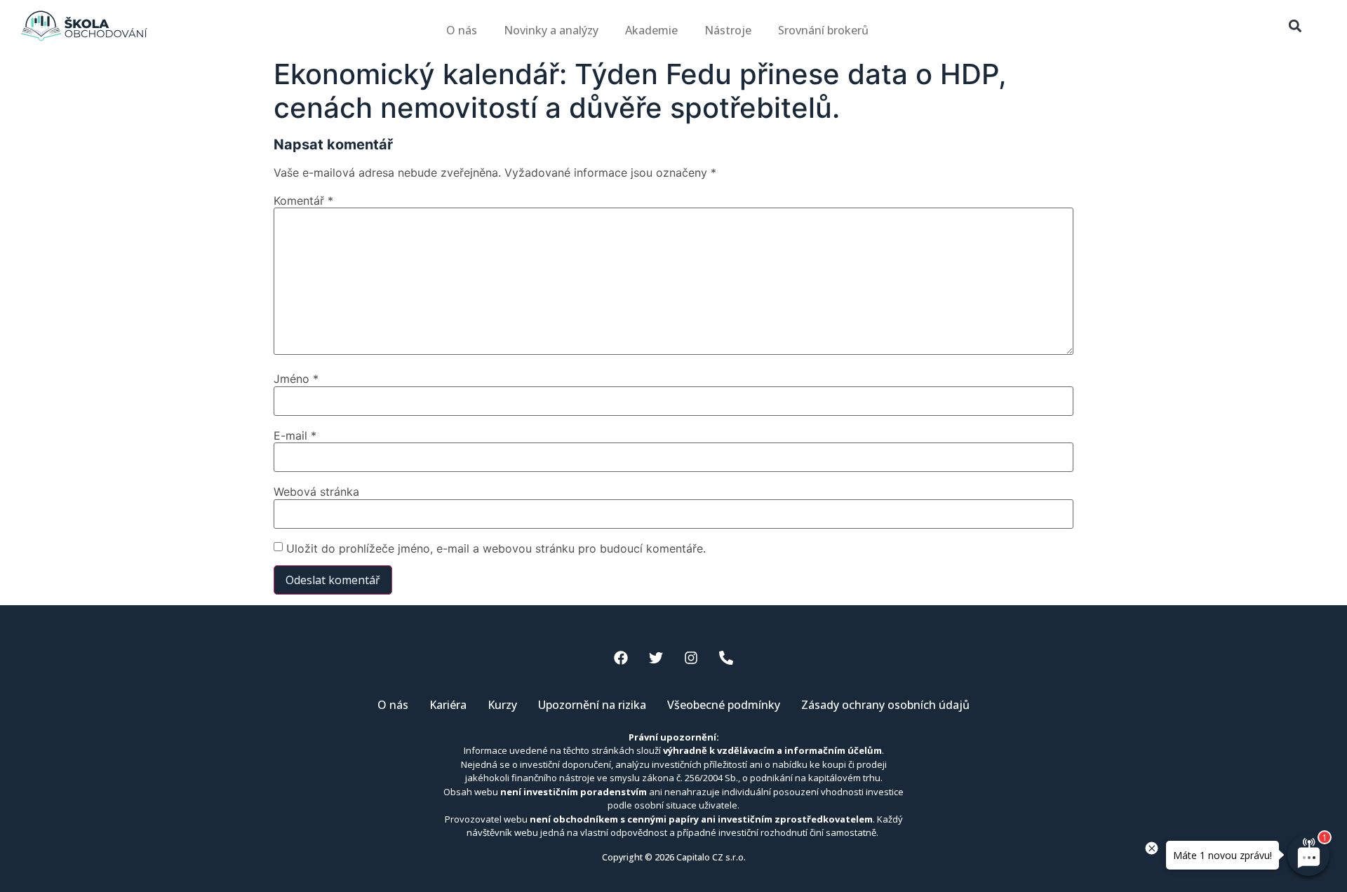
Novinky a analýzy (551, 30)
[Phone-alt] (726, 658)
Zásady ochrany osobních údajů (885, 704)
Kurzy (502, 704)
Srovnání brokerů (823, 30)
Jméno (296, 378)
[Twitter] (656, 658)
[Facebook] (621, 658)
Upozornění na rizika (592, 704)
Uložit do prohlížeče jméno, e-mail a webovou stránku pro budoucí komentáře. (496, 548)
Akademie (651, 30)
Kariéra (448, 704)
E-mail (295, 435)
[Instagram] (691, 658)
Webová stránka (316, 491)
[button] (1294, 26)
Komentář (303, 200)
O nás (461, 30)
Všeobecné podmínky (723, 704)
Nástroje (727, 30)
